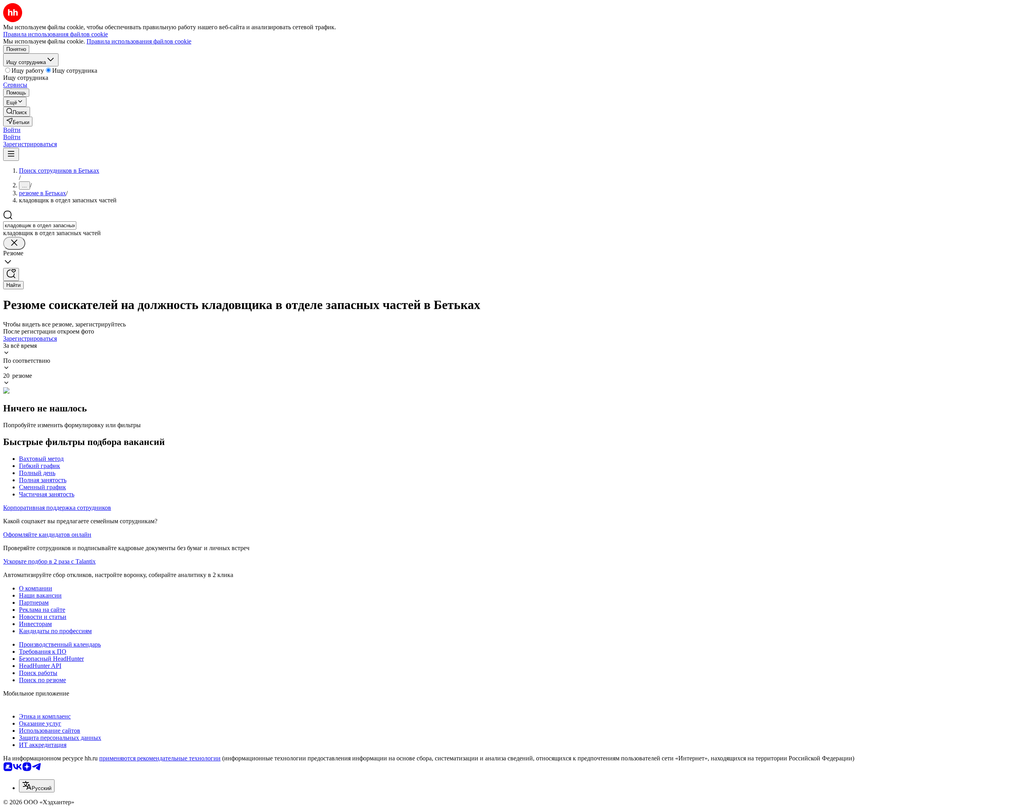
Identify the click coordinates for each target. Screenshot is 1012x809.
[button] (12, 129)
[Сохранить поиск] (11, 274)
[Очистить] (14, 243)
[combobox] (39, 225)
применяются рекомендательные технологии (160, 758)
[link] (16, 112)
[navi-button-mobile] (11, 154)
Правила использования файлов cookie (139, 41)
